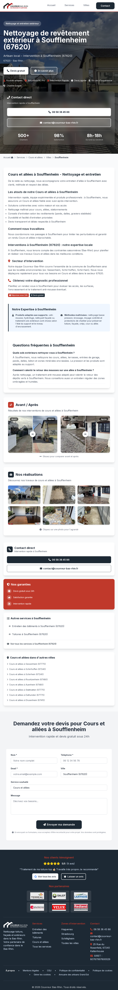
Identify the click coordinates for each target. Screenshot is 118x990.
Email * (14, 768)
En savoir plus (46, 70)
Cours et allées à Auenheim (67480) (26, 684)
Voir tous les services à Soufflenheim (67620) (33, 644)
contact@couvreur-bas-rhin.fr (60, 122)
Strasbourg (67, 933)
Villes (86, 5)
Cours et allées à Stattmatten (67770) (27, 690)
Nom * (14, 755)
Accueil (51, 5)
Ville (63, 768)
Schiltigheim (67, 938)
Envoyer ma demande (61, 824)
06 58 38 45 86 (61, 112)
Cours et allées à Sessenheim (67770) (27, 664)
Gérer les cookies (42, 974)
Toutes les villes (70, 943)
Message (15, 795)
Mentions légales (31, 970)
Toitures (36, 937)
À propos (10, 970)
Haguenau (67, 929)
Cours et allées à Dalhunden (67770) (27, 695)
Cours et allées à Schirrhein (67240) (26, 674)
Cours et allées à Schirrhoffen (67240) (27, 669)
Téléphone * (67, 755)
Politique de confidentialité (72, 970)
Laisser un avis (75, 876)
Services (69, 5)
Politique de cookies (102, 970)
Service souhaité (19, 782)
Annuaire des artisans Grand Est (74, 974)
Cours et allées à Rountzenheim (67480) (28, 679)
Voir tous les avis (47, 876)
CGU (49, 970)
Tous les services (41, 946)
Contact (105, 5)
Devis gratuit (17, 70)
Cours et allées (35, 157)
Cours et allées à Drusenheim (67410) (27, 700)
